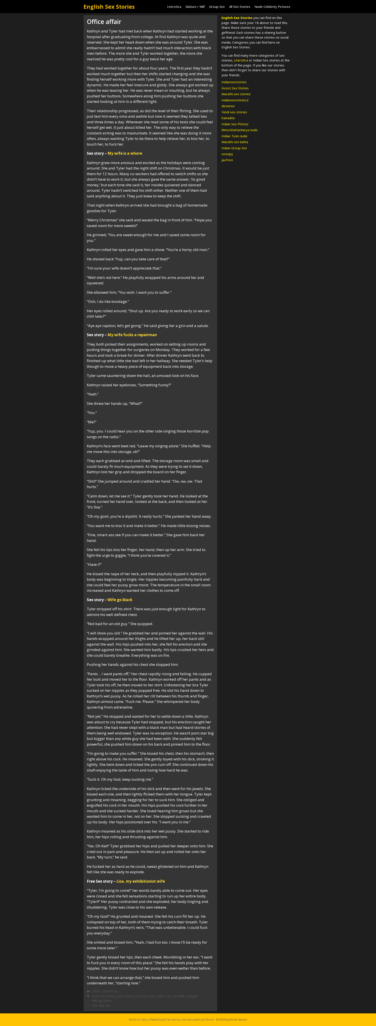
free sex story (145, 996)
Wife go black (119, 599)
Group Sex (217, 6)
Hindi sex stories (234, 112)
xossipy (227, 154)
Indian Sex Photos (235, 124)
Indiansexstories (234, 82)
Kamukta (228, 118)
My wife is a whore (124, 153)
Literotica (174, 6)
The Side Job (101, 1005)
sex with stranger (185, 996)
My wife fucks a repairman (132, 334)
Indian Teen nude (234, 136)
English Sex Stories (109, 6)
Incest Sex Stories (235, 88)
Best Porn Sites (138, 1019)
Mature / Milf (195, 6)
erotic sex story (103, 996)
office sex (164, 996)
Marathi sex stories (236, 94)
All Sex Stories (239, 6)
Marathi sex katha (235, 142)
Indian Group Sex (234, 148)
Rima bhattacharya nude (240, 130)
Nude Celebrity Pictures (272, 6)
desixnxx (228, 106)
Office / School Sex (105, 991)
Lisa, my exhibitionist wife (140, 881)
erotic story (124, 996)
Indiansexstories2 (235, 100)
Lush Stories (206, 1019)
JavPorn (227, 160)
